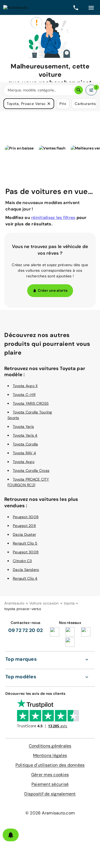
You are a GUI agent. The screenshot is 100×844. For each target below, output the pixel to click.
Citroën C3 (22, 560)
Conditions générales (50, 746)
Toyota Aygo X (25, 385)
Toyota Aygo (23, 461)
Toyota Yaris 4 (25, 435)
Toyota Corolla (25, 444)
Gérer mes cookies (50, 774)
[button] (49, 104)
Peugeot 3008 (26, 516)
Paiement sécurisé (50, 784)
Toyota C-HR (24, 394)
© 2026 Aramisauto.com (50, 813)
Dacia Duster (24, 534)
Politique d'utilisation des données (50, 765)
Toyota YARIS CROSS (31, 403)
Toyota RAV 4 (24, 453)
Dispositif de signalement (49, 794)
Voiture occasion (44, 603)
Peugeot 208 (24, 525)
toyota (69, 603)
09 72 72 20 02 (25, 630)
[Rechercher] (78, 90)
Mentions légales (50, 755)
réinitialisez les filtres (53, 217)
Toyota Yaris (23, 426)
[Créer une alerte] (11, 835)
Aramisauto (14, 603)
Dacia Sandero (26, 569)
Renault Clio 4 (25, 578)
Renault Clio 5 (25, 543)
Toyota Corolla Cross (31, 470)
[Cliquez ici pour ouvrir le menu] (91, 7)
